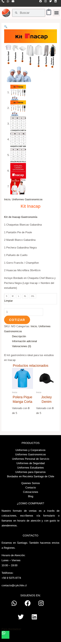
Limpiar (8, 300)
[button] (56, 12)
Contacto (30, 487)
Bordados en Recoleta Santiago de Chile (30, 476)
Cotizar (17, 320)
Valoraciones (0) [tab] (21, 346)
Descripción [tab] (19, 336)
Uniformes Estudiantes (30, 467)
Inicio (7, 199)
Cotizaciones (30, 491)
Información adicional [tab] (24, 341)
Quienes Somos (30, 483)
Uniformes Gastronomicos (27, 199)
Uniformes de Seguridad (30, 463)
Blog (30, 496)
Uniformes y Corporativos (30, 450)
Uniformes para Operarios (30, 472)
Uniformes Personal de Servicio (30, 458)
